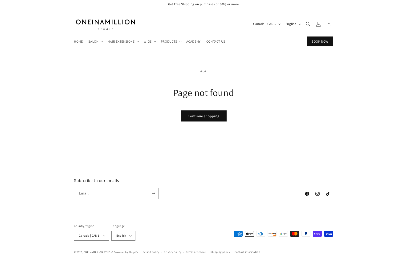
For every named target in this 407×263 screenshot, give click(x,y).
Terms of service (196, 252)
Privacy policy (172, 252)
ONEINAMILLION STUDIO (98, 252)
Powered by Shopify (126, 252)
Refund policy (151, 252)
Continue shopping (204, 116)
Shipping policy (220, 252)
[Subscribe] (153, 193)
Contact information (247, 252)
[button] (95, 41)
